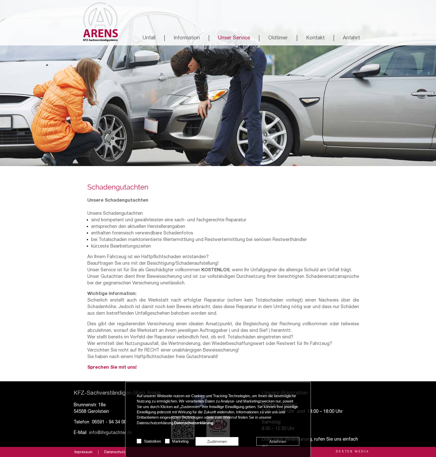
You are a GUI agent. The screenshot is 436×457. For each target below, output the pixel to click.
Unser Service (234, 38)
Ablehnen (277, 441)
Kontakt (315, 38)
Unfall (149, 38)
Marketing (180, 441)
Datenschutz (115, 452)
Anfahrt (351, 38)
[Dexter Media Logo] (352, 451)
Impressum (83, 452)
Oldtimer (278, 38)
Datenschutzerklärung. (194, 423)
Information (187, 38)
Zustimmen (217, 441)
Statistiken (152, 441)
